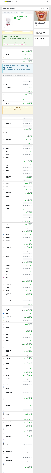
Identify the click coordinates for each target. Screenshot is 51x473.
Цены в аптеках (14, 12)
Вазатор (7, 303)
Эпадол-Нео (8, 61)
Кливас (7, 334)
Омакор (7, 54)
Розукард (8, 358)
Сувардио (8, 405)
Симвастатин (8, 160)
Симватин (8, 145)
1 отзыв (21, 21)
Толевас (7, 262)
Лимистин (8, 250)
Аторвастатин (8, 247)
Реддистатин (8, 436)
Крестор (7, 327)
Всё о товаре (6, 12)
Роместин (8, 378)
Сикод (7, 84)
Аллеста (7, 183)
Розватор (8, 343)
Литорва (7, 256)
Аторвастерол (8, 284)
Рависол (7, 81)
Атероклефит (8, 87)
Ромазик (7, 375)
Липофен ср (8, 457)
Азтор (7, 274)
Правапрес (8, 205)
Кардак (7, 170)
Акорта (7, 388)
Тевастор (8, 431)
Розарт (7, 340)
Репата (7, 98)
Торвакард (8, 240)
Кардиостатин (8, 199)
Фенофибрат (8, 466)
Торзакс (7, 268)
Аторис (7, 224)
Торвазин (8, 265)
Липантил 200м (9, 451)
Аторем (7, 306)
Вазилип (7, 129)
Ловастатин (8, 202)
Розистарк (8, 397)
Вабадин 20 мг (8, 123)
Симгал (7, 148)
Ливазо (7, 439)
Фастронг (8, 384)
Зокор (7, 132)
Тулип (7, 243)
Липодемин (8, 253)
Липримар (8, 234)
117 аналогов (21, 12)
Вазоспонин (8, 90)
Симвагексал (8, 139)
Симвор (7, 196)
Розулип (7, 363)
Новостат (8, 290)
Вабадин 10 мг (8, 120)
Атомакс (7, 324)
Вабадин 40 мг (8, 126)
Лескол (7, 208)
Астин (7, 277)
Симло (7, 151)
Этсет (7, 271)
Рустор (7, 414)
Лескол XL (8, 215)
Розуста (7, 368)
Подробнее (16, 26)
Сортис (7, 313)
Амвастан (8, 217)
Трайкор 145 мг (9, 460)
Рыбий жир (8, 57)
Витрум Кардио (9, 50)
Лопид (7, 444)
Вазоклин (8, 227)
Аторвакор (8, 220)
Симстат (7, 180)
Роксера (7, 371)
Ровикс (7, 337)
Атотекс (7, 287)
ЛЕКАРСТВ (12, 1)
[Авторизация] (48, 1)
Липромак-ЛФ (8, 300)
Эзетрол (7, 94)
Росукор (7, 381)
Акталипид (8, 118)
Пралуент (8, 103)
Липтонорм (8, 237)
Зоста (7, 186)
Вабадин (7, 154)
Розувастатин (8, 418)
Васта (7, 167)
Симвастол (8, 142)
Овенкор (7, 157)
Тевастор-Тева (9, 392)
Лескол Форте (8, 212)
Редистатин (8, 410)
